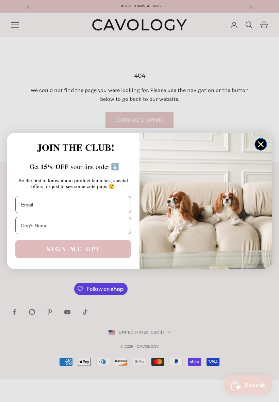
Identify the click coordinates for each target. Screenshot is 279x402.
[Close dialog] (261, 144)
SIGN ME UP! (73, 249)
